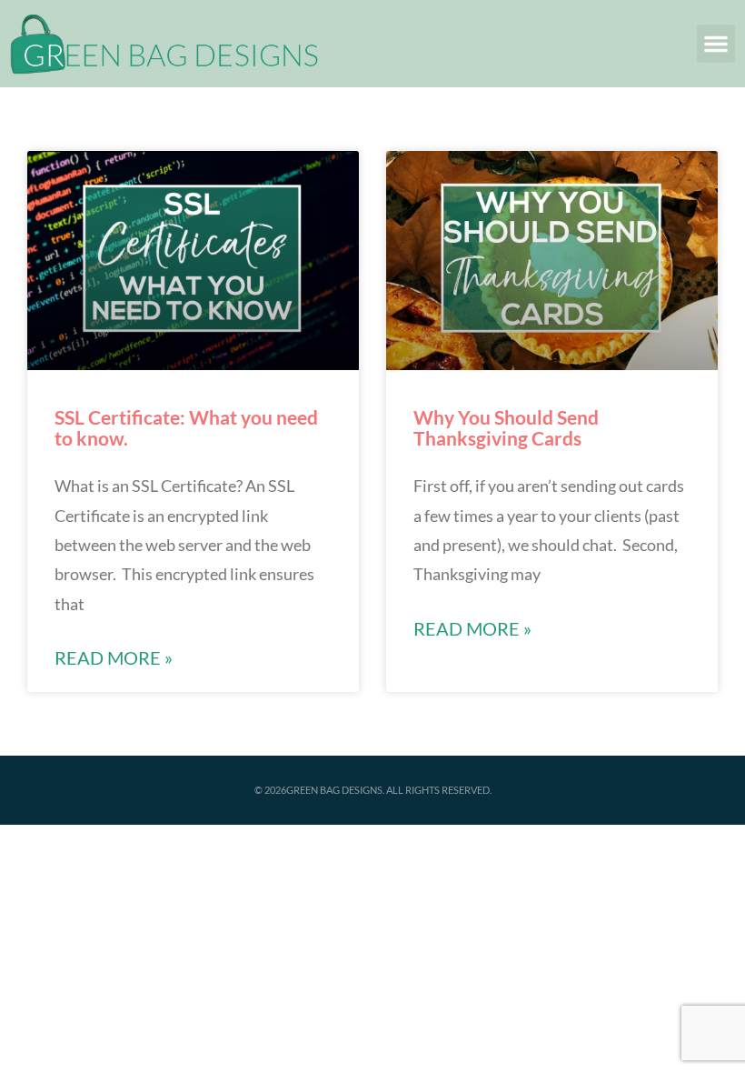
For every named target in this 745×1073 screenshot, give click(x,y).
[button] (716, 44)
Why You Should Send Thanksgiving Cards (506, 427)
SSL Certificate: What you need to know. (186, 427)
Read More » (114, 657)
